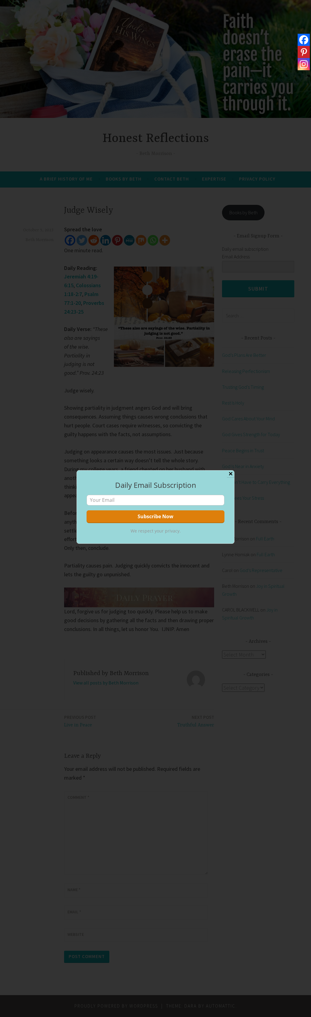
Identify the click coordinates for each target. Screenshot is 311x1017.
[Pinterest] (304, 52)
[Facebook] (304, 40)
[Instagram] (304, 64)
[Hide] (308, 76)
